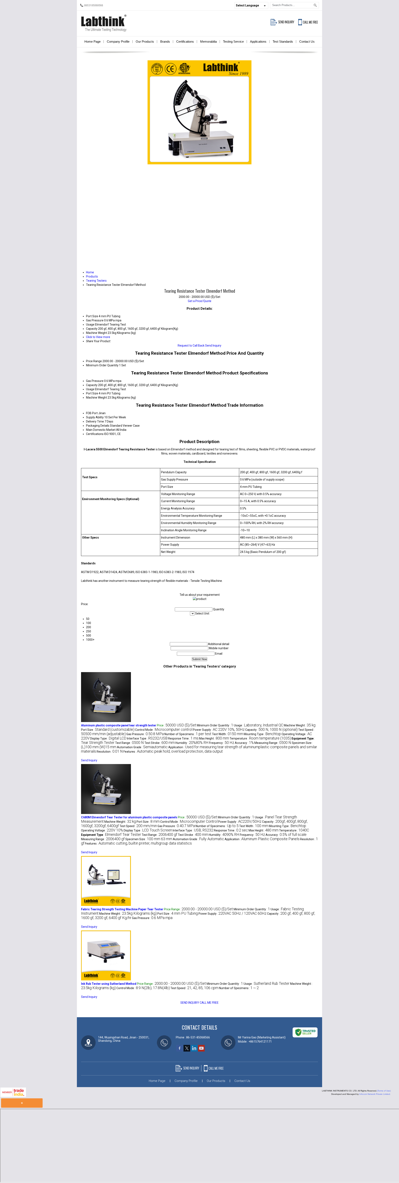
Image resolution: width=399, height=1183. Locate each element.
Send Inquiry (213, 345)
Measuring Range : (272, 742)
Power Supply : (219, 729)
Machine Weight (96, 397)
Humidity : (191, 742)
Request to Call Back (191, 345)
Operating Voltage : (102, 830)
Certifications (185, 41)
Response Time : (183, 738)
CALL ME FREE (209, 1002)
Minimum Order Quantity (102, 365)
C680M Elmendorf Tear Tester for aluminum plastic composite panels (129, 817)
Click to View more (98, 337)
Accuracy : (244, 742)
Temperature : (260, 738)
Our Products (145, 41)
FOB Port (92, 413)
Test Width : (227, 734)
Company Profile (118, 41)
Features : (173, 751)
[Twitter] (186, 1050)
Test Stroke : (159, 742)
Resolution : (110, 751)
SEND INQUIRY (189, 1002)
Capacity (91, 385)
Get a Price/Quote (199, 301)
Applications (258, 41)
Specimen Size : (148, 839)
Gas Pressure (94, 381)
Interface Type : (147, 738)
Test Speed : (138, 826)
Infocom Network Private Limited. (375, 1094)
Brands (165, 41)
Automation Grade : (142, 747)
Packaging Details (97, 425)
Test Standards (283, 41)
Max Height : (214, 738)
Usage (90, 389)
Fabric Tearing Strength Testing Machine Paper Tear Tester (122, 909)
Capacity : (271, 729)
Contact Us (307, 41)
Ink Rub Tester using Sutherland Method (108, 983)
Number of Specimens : (187, 734)
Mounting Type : (262, 734)
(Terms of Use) (384, 1091)
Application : (262, 839)
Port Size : (107, 729)
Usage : (258, 725)
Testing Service (233, 41)
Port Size (92, 393)
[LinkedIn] (194, 1050)
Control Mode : (163, 729)
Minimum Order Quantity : (215, 725)
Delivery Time (95, 421)
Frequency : (221, 742)
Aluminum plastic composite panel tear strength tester (118, 725)
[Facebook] (179, 1050)
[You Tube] (201, 1050)
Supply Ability (95, 417)
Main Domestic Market (101, 429)
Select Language (247, 5)
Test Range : (129, 742)
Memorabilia (208, 41)
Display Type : (108, 738)
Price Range (94, 361)
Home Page (92, 41)
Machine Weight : (299, 725)
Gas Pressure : (145, 734)
